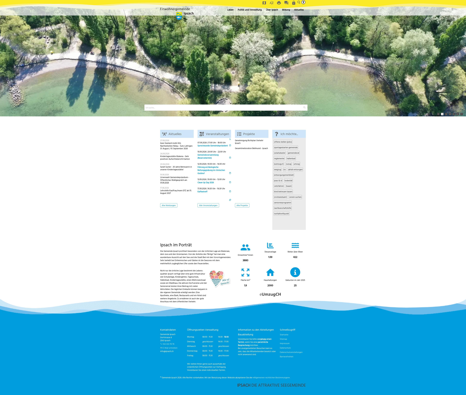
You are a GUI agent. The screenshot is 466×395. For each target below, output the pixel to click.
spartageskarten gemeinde (286, 147)
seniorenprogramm (282, 202)
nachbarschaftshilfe (282, 208)
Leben (230, 10)
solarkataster (279, 152)
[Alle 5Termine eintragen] (230, 199)
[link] (245, 252)
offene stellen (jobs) (283, 141)
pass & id (278, 180)
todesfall (288, 180)
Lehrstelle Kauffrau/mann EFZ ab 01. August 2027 (175, 192)
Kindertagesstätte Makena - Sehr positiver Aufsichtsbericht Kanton (175, 157)
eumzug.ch (279, 163)
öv (284, 169)
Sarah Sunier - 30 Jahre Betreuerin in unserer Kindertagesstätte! (176, 168)
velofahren (279, 185)
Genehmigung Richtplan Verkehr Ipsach (249, 142)
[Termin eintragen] (230, 145)
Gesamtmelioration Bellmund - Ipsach (251, 148)
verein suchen (295, 196)
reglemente (279, 158)
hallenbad (291, 158)
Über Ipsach (272, 10)
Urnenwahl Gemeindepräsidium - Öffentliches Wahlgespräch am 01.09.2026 (174, 180)
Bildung (286, 10)
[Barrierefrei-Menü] (303, 2)
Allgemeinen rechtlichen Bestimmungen (271, 377)
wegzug (277, 169)
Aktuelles (299, 10)
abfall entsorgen (295, 169)
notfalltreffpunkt (281, 213)
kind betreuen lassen (283, 191)
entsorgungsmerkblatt (284, 174)
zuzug (288, 163)
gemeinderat (293, 152)
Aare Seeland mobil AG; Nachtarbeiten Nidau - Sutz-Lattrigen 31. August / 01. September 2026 (176, 145)
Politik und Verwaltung (250, 10)
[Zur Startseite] (177, 14)
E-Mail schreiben (170, 347)
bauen (289, 185)
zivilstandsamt (280, 196)
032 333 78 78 (168, 343)
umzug (297, 163)
